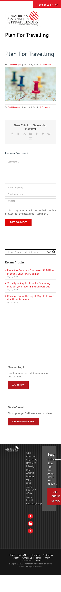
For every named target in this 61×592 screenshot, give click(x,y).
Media (38, 560)
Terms (38, 557)
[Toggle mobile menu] (54, 12)
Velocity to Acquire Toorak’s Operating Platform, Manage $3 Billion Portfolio (28, 284)
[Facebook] (30, 516)
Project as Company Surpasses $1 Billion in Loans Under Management (30, 272)
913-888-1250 (29, 483)
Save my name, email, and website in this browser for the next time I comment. (30, 211)
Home (12, 555)
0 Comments (45, 64)
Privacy (47, 557)
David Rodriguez (14, 64)
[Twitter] (30, 530)
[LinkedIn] (30, 523)
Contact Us (27, 557)
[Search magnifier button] (53, 252)
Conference (48, 555)
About (16, 557)
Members (35, 555)
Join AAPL (23, 555)
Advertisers (27, 560)
